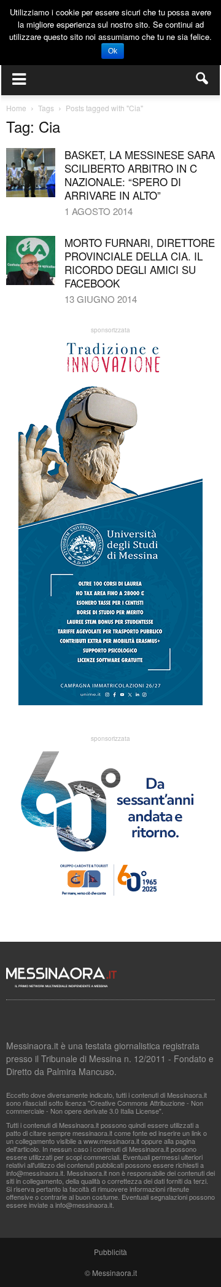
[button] (202, 78)
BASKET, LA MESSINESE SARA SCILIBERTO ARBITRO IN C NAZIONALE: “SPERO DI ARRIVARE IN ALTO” (139, 175)
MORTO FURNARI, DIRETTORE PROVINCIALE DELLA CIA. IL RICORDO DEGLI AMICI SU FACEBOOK (139, 263)
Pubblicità (110, 1251)
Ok (112, 51)
